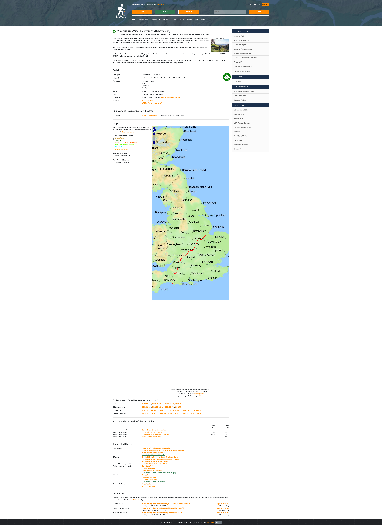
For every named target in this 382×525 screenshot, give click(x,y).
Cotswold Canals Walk (149, 479)
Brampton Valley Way (149, 468)
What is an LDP (239, 114)
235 (191, 410)
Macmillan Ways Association (170, 97)
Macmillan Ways (147, 101)
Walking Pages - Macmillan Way (152, 103)
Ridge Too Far (146, 484)
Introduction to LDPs (241, 110)
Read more (150, 4)
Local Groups (156, 19)
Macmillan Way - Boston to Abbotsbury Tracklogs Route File (162, 512)
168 (164, 410)
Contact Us (188, 12)
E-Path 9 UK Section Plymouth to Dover (155, 461)
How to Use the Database (242, 53)
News (197, 19)
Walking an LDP (239, 118)
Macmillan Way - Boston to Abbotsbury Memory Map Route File (163, 508)
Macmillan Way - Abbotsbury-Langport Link (156, 448)
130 (143, 404)
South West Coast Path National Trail (154, 464)
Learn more (210, 522)
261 (200, 410)
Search (259, 12)
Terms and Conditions (241, 144)
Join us (165, 12)
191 (171, 410)
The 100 (181, 19)
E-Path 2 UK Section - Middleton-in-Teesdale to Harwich (160, 459)
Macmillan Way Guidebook (151, 115)
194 (179, 404)
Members (190, 19)
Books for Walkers (240, 100)
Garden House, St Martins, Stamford (154, 430)
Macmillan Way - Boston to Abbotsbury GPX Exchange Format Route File (166, 504)
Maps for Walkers (240, 96)
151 (156, 404)
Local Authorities (199, 393)
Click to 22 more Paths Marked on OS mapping (159, 473)
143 (158, 410)
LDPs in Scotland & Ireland (242, 127)
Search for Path (239, 36)
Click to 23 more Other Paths (153, 482)
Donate (265, 4)
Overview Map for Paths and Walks (245, 58)
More (203, 19)
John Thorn (201, 395)
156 (161, 410)
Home (133, 19)
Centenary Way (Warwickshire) (152, 470)
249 (197, 410)
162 (163, 404)
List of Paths (238, 140)
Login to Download (223, 504)
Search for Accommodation (243, 49)
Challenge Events (143, 19)
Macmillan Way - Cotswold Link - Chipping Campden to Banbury (163, 450)
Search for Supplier (240, 45)
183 (176, 404)
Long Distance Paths (169, 19)
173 (173, 404)
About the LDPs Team (241, 136)
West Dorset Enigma (149, 486)
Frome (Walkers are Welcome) (152, 436)
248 (194, 410)
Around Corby (146, 475)
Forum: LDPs (238, 62)
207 (177, 410)
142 (153, 404)
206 (174, 410)
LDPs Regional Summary (242, 123)
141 (150, 404)
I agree (218, 522)
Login (142, 12)
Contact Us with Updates (242, 71)
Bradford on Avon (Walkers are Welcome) (155, 434)
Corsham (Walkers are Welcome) (152, 432)
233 (184, 410)
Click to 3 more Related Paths (153, 455)
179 (168, 410)
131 (146, 404)
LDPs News (238, 81)
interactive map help (129, 132)
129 (151, 410)
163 (166, 404)
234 (187, 410)
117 (148, 410)
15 (143, 410)
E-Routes (237, 131)
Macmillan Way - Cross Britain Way (153, 452)
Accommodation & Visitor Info (244, 91)
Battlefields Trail (147, 466)
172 (169, 404)
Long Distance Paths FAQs (243, 66)
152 (159, 404)
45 (145, 410)
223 (181, 410)
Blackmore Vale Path (149, 477)
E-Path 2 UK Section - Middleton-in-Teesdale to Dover (160, 457)
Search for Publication (241, 40)
